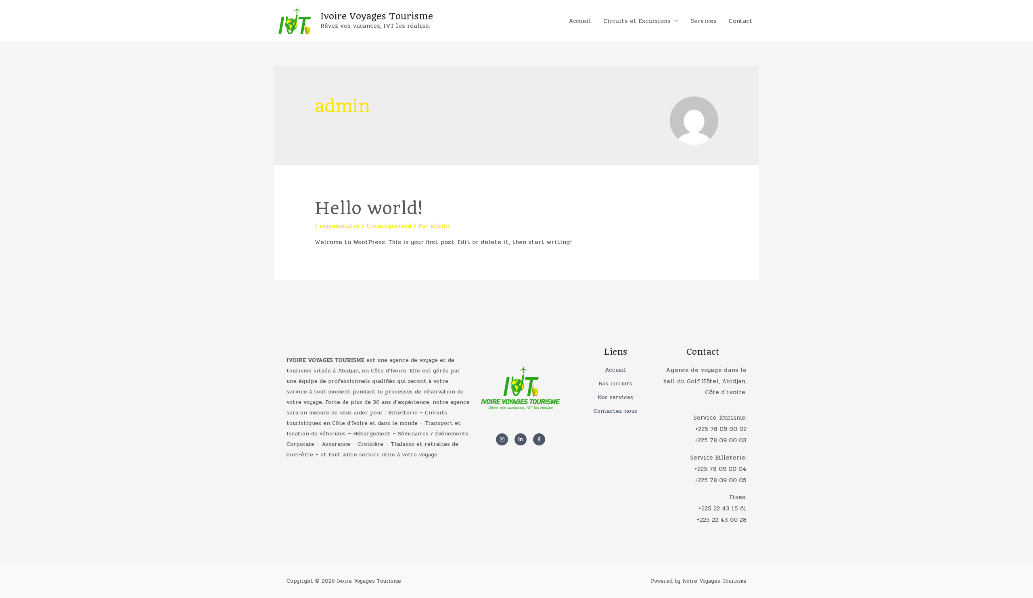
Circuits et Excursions (637, 21)
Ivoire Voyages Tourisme (376, 16)
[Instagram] (502, 439)
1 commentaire (337, 226)
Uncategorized (389, 226)
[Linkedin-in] (520, 439)
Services (703, 21)
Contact (741, 21)
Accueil (580, 21)
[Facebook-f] (539, 439)
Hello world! (368, 208)
